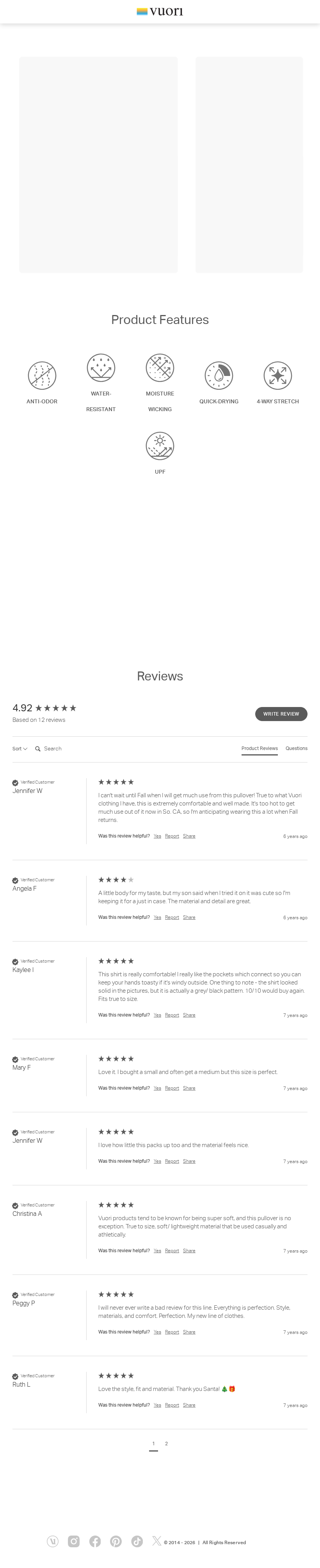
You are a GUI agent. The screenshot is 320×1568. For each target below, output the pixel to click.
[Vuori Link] (160, 13)
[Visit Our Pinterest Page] (116, 1541)
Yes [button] (157, 836)
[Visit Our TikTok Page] (137, 1541)
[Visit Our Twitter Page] (158, 1541)
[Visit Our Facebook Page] (95, 1541)
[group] (53, 709)
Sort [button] (17, 749)
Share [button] (189, 836)
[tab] (260, 750)
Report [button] (172, 836)
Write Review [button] (281, 714)
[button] (153, 1445)
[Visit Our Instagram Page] (74, 1541)
